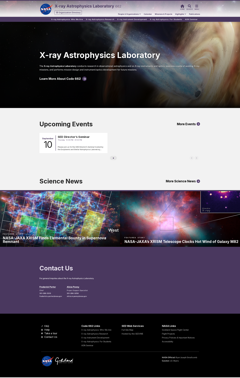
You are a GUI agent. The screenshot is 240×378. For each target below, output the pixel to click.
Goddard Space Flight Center (175, 330)
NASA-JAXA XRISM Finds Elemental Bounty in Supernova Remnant (54, 240)
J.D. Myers (174, 361)
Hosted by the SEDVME (132, 334)
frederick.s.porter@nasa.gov (50, 296)
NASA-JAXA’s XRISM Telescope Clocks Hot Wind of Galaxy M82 (181, 241)
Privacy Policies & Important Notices (178, 337)
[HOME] (182, 6)
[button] (68, 12)
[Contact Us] (42, 337)
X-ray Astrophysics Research (94, 334)
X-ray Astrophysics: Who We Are (96, 330)
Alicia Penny (73, 287)
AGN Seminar (87, 345)
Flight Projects (168, 334)
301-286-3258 (73, 293)
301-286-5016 (45, 293)
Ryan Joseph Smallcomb (186, 357)
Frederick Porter (47, 287)
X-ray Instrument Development (95, 337)
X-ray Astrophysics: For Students (96, 341)
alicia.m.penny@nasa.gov (77, 296)
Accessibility (167, 341)
